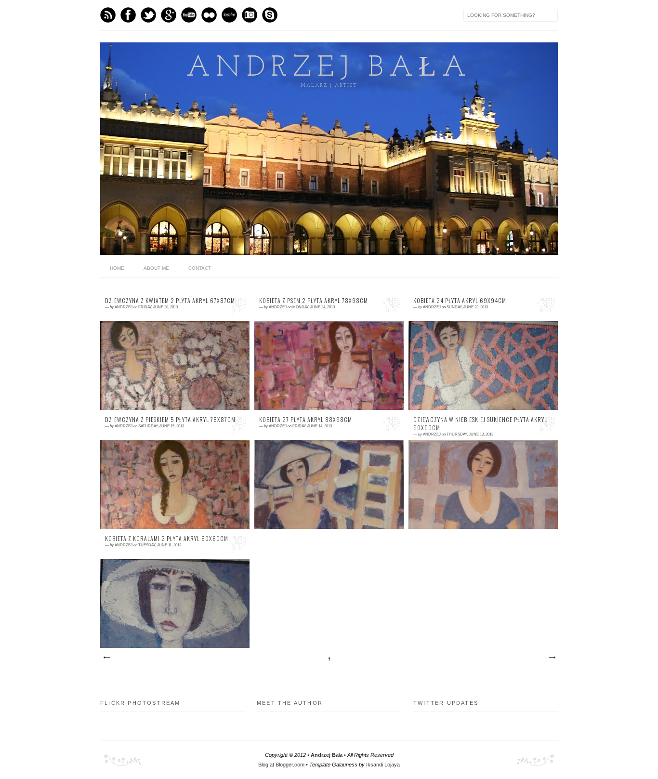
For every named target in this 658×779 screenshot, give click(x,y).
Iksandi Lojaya (383, 764)
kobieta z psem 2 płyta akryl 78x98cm (313, 300)
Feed (108, 15)
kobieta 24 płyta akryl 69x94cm (459, 300)
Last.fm (229, 15)
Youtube (189, 15)
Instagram (249, 15)
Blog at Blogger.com (281, 764)
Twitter (148, 15)
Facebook (128, 15)
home (117, 268)
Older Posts (551, 657)
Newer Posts (106, 657)
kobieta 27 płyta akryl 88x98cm (305, 419)
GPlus (168, 15)
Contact (199, 268)
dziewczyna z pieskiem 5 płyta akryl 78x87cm (170, 419)
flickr (209, 15)
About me (156, 268)
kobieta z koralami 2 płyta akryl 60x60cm (166, 538)
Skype (269, 15)
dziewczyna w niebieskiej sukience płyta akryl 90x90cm (480, 424)
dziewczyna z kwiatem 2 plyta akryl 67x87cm (170, 300)
